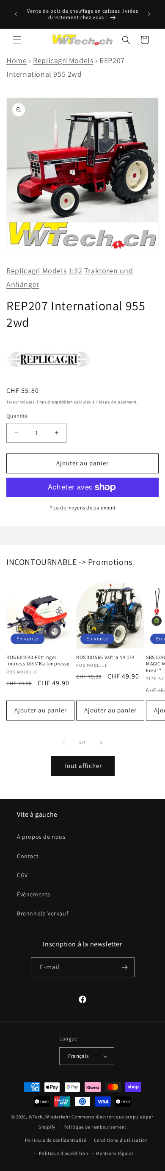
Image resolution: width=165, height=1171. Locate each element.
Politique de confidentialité (55, 1140)
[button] (17, 40)
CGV (22, 875)
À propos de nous (41, 836)
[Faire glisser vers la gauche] (64, 742)
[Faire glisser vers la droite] (101, 742)
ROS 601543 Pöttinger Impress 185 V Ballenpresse (38, 660)
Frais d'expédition (55, 402)
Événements (33, 894)
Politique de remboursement (94, 1127)
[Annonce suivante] (149, 14)
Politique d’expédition (63, 1153)
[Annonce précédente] (15, 14)
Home (16, 60)
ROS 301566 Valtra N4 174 (105, 657)
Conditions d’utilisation (121, 1140)
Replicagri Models (63, 60)
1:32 (75, 270)
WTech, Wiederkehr (50, 1117)
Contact (27, 856)
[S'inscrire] (125, 967)
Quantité (17, 416)
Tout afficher (82, 766)
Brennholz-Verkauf (42, 913)
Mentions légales (115, 1153)
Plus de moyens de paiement (83, 507)
